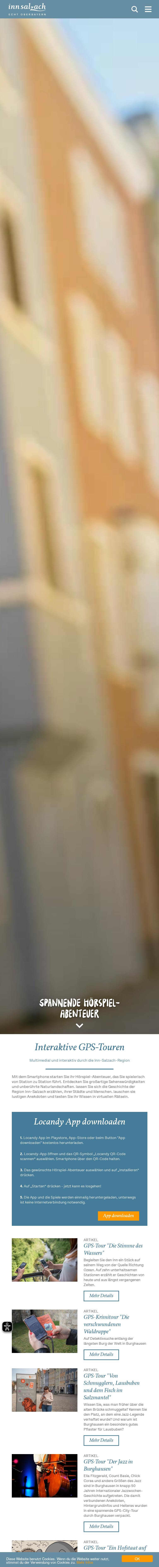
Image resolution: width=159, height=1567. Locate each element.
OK (137, 1558)
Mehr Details (101, 1296)
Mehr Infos (85, 1562)
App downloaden (118, 1216)
